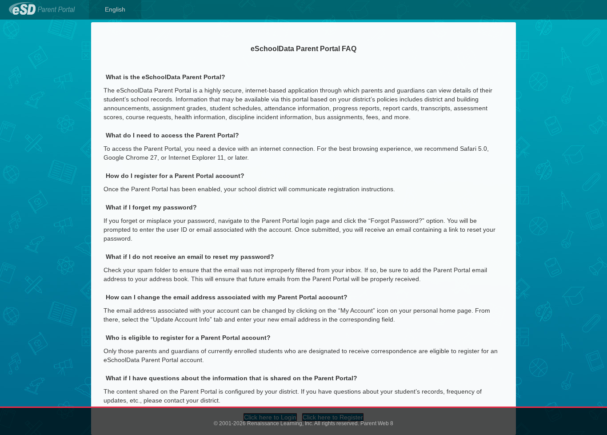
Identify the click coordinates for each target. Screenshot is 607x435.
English (115, 9)
